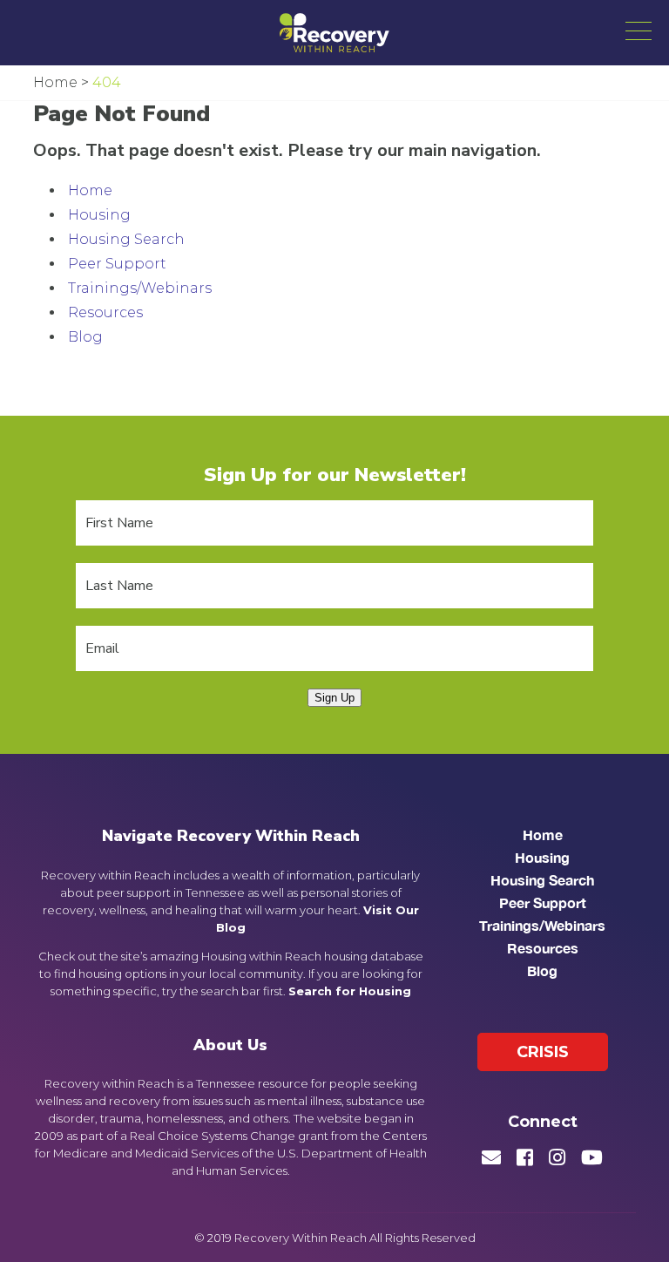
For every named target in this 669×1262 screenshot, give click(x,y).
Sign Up (334, 697)
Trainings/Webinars (140, 288)
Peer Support (117, 263)
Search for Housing (349, 991)
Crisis (543, 1052)
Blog (85, 337)
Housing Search (126, 239)
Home (90, 190)
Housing (99, 215)
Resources (105, 312)
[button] (638, 30)
